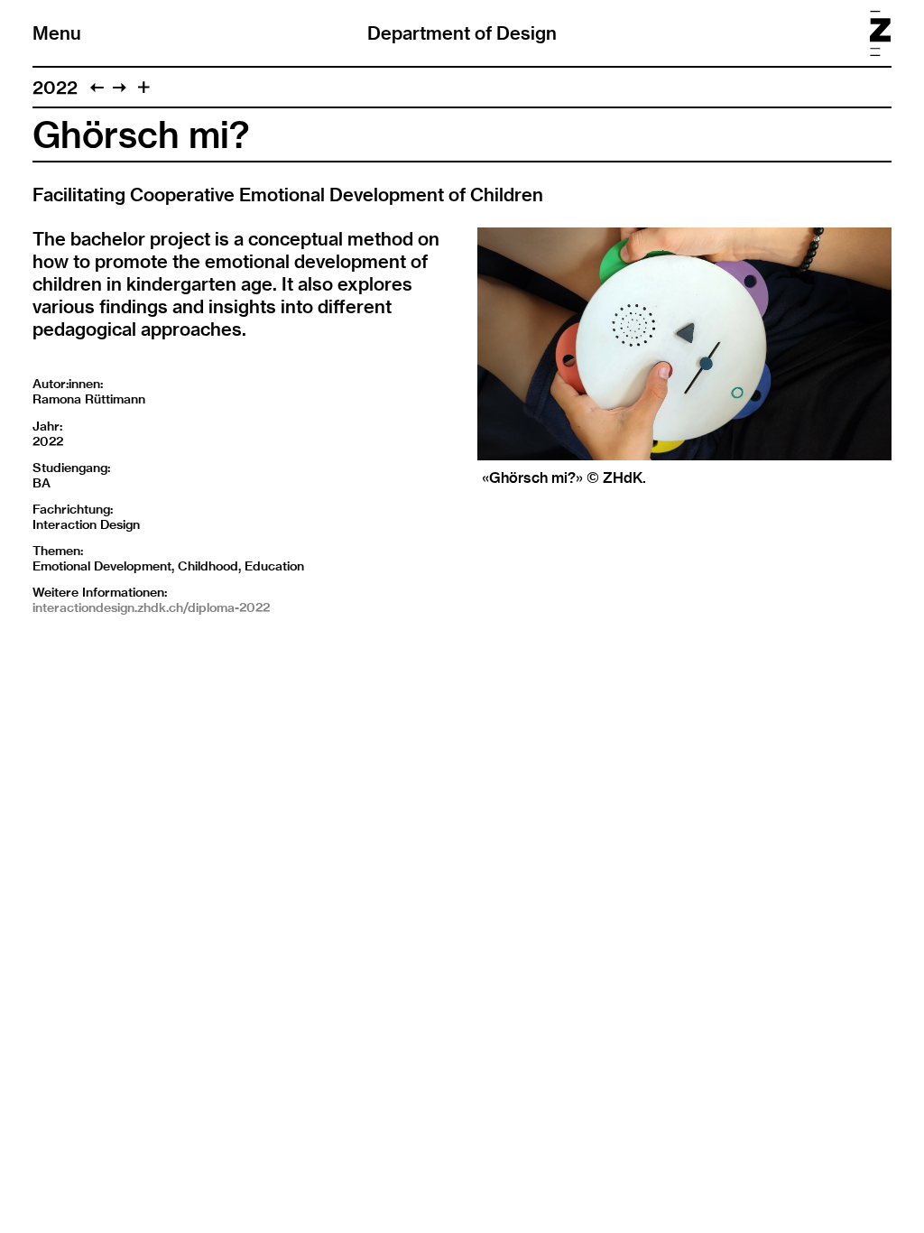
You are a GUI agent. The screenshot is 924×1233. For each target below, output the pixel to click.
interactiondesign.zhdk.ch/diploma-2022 (151, 607)
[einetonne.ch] (97, 87)
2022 (55, 87)
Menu (56, 33)
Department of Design (462, 33)
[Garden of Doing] (119, 87)
